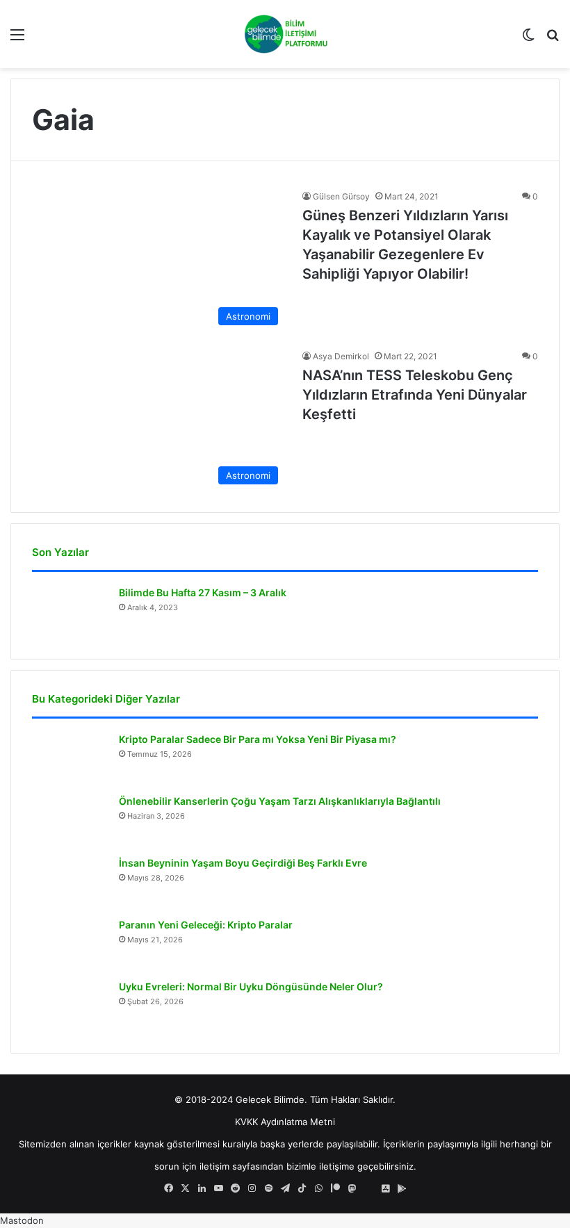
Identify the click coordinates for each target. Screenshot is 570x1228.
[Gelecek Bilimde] (285, 34)
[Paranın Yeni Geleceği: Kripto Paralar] (70, 944)
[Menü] (17, 39)
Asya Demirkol (341, 356)
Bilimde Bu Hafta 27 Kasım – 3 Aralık (202, 592)
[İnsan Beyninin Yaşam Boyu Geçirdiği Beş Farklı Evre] (70, 882)
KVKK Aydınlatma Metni (285, 1121)
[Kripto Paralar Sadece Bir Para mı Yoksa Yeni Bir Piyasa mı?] (70, 758)
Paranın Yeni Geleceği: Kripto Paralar (206, 925)
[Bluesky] (368, 1188)
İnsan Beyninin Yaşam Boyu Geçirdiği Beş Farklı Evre (243, 863)
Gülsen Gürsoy (341, 196)
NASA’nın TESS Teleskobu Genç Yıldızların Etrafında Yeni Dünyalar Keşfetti (414, 395)
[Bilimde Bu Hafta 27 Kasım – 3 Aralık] (70, 612)
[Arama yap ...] (553, 39)
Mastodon (22, 1220)
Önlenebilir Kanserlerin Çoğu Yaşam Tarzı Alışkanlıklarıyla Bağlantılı (280, 801)
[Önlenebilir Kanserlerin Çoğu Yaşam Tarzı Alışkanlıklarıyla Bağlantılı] (70, 820)
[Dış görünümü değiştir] (528, 39)
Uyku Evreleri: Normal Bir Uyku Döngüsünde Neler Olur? (251, 986)
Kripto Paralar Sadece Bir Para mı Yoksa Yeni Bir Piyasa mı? (257, 739)
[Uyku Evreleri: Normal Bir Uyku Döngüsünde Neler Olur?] (70, 1006)
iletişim (214, 1166)
